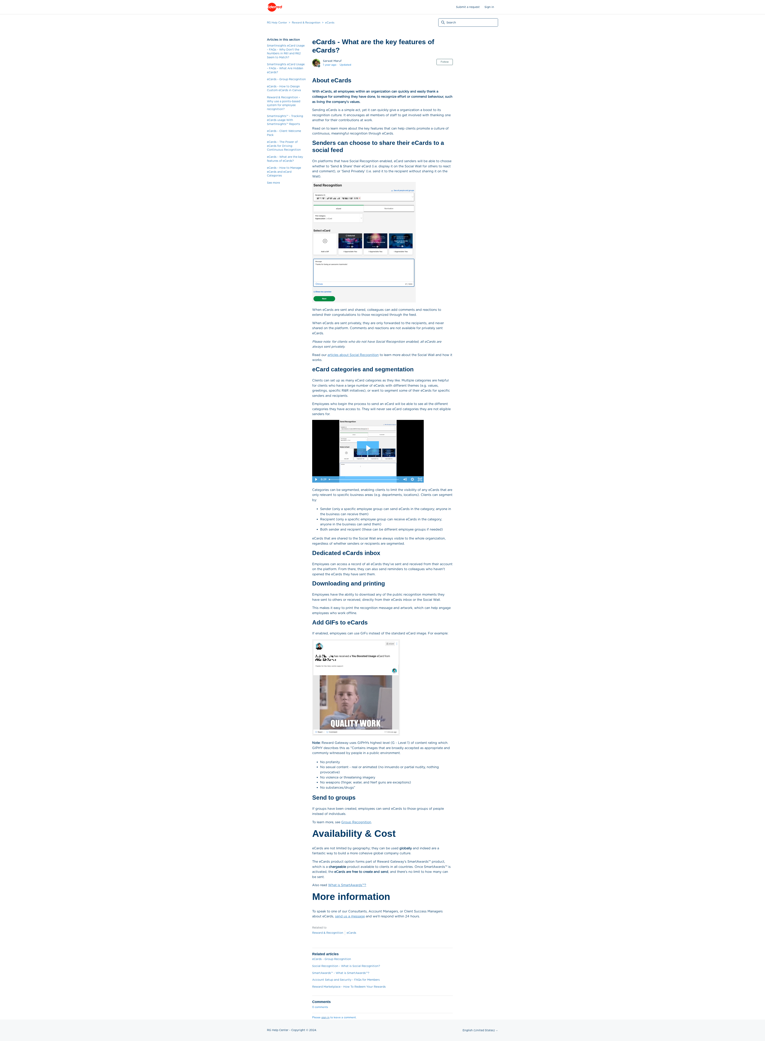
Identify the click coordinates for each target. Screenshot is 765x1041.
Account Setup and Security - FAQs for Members (346, 979)
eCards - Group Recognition (286, 79)
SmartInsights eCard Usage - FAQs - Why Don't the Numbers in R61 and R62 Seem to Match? (286, 51)
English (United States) (479, 1030)
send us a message (350, 916)
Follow (445, 61)
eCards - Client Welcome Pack (284, 133)
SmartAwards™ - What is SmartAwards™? (340, 973)
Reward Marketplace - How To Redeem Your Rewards (349, 986)
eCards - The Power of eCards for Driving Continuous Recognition (284, 145)
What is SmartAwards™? (347, 885)
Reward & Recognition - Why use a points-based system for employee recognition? (283, 103)
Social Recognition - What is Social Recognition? (346, 966)
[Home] (274, 7)
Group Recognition (356, 822)
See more (273, 182)
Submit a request (468, 7)
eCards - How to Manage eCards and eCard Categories (284, 171)
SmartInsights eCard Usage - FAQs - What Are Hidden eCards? (286, 68)
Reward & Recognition (306, 22)
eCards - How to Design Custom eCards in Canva (284, 88)
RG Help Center (277, 22)
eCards (329, 22)
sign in (325, 1017)
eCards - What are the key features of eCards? (285, 158)
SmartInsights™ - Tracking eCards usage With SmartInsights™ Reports (285, 119)
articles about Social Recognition (353, 355)
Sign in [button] (489, 7)
